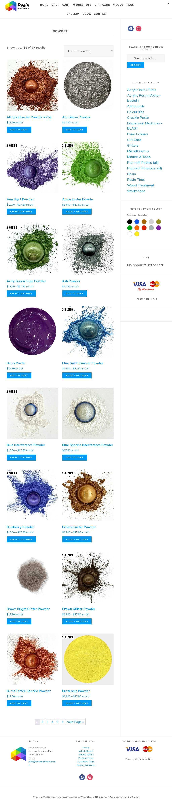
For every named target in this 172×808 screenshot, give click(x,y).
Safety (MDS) (86, 754)
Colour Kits (135, 112)
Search (136, 65)
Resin (131, 174)
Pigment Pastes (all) (143, 162)
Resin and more (22, 6)
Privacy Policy (85, 758)
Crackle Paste (138, 117)
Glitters (133, 145)
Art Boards (136, 106)
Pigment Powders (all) (144, 168)
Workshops (136, 191)
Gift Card (134, 140)
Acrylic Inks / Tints (141, 90)
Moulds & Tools (139, 157)
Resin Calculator (86, 765)
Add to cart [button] (19, 129)
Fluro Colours (137, 134)
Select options (21, 211)
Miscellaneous (138, 151)
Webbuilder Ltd (88, 797)
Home (86, 747)
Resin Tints (136, 179)
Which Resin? (86, 751)
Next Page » (75, 722)
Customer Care (85, 761)
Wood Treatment (140, 185)
